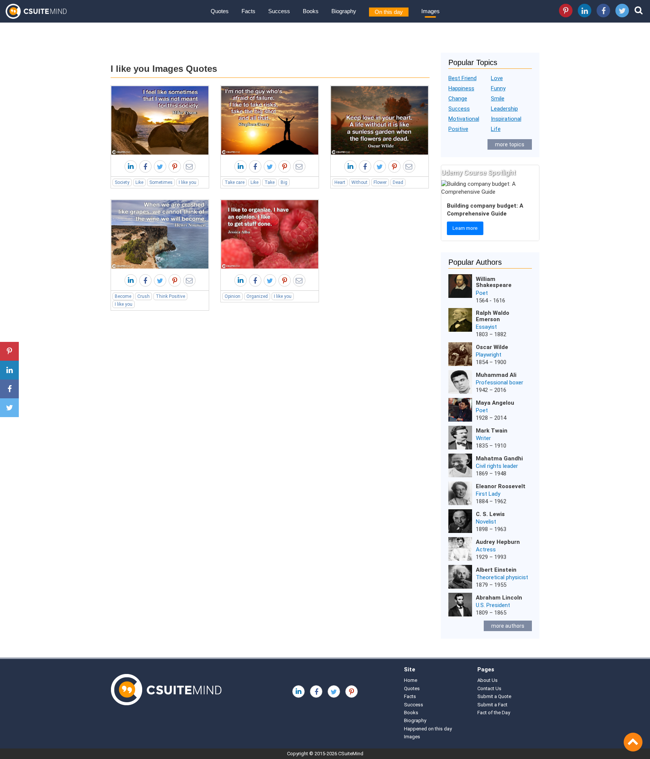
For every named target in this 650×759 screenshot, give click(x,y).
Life (496, 129)
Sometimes (161, 182)
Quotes (220, 11)
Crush (143, 296)
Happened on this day (428, 729)
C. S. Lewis (490, 514)
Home (410, 680)
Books (311, 11)
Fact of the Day (493, 712)
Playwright (488, 354)
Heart (339, 182)
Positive (458, 129)
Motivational (463, 118)
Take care (235, 182)
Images (430, 11)
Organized (257, 296)
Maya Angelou (495, 402)
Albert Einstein (496, 569)
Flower (380, 182)
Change (457, 98)
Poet (482, 293)
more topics (509, 144)
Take (269, 182)
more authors (507, 626)
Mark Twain (491, 430)
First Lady (488, 493)
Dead (398, 182)
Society (122, 182)
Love (497, 78)
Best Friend (462, 78)
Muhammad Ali (496, 375)
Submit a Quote (494, 696)
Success (279, 11)
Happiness (461, 88)
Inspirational (506, 118)
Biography (343, 11)
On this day (389, 12)
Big (284, 182)
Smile (497, 98)
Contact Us (489, 688)
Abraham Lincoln (499, 597)
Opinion (232, 296)
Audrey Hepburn (498, 542)
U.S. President (493, 605)
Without (359, 182)
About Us (487, 680)
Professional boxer (499, 382)
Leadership (504, 108)
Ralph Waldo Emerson (492, 316)
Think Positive (170, 296)
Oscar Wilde (492, 347)
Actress (486, 549)
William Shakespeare (494, 282)
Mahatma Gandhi (499, 458)
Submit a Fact (492, 704)
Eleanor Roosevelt (500, 486)
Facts (248, 11)
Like (139, 182)
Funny (498, 88)
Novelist (486, 521)
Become (123, 296)
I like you (187, 182)
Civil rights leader (497, 466)
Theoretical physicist (502, 577)
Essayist (486, 326)
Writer (483, 438)
